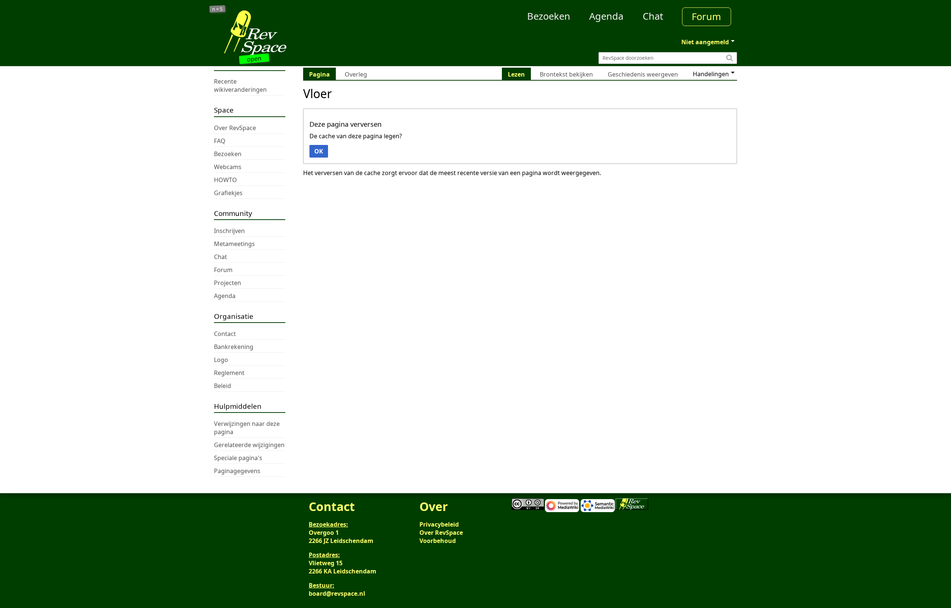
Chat (653, 16)
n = (217, 9)
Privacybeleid (439, 524)
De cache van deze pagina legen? (355, 136)
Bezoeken (548, 16)
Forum (706, 16)
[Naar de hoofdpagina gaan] (279, 32)
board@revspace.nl (337, 593)
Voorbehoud (437, 541)
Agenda (606, 16)
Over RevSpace (441, 532)
